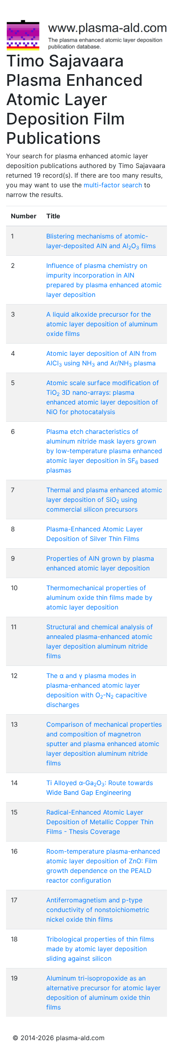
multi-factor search (113, 185)
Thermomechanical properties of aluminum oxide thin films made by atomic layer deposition (99, 597)
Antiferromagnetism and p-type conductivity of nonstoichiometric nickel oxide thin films (97, 909)
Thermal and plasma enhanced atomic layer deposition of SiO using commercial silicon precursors (104, 499)
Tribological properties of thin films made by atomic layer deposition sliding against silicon (100, 948)
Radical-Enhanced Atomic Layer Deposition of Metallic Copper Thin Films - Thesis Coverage (99, 821)
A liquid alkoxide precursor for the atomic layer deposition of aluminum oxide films (102, 324)
